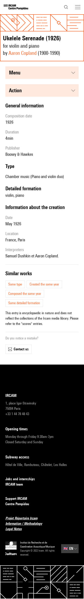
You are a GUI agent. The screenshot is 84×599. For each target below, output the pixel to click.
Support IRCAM (16, 498)
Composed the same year (24, 293)
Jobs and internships (20, 479)
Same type (15, 284)
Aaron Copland (23, 53)
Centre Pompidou (17, 504)
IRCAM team (14, 484)
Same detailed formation (24, 303)
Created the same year (44, 284)
